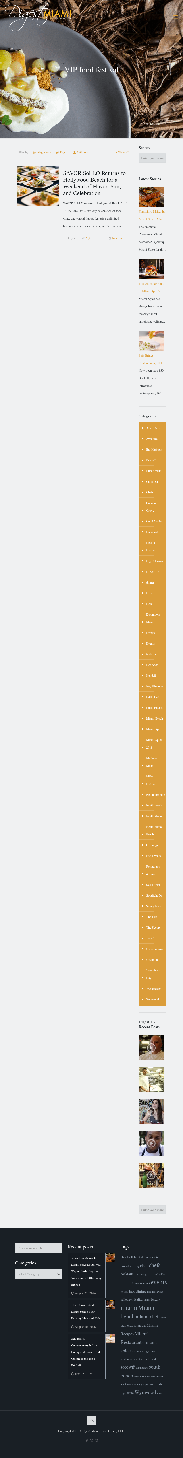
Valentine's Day (153, 974)
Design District (151, 546)
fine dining (137, 1291)
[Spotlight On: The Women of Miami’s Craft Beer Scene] (151, 1111)
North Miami (154, 816)
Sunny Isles (153, 906)
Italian (138, 1299)
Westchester (153, 988)
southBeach (142, 1367)
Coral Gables (154, 521)
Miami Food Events (136, 1325)
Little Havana (154, 707)
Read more (119, 238)
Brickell (151, 460)
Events (150, 643)
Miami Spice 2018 (154, 743)
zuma (159, 1393)
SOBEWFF (153, 885)
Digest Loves (154, 561)
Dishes (150, 593)
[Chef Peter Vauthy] (151, 1047)
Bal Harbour (154, 449)
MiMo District (151, 780)
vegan (123, 1393)
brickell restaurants (146, 1257)
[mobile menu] (176, 17)
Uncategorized (155, 949)
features (151, 654)
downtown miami (141, 1283)
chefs (154, 1265)
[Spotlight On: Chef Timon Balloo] (151, 1143)
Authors (81, 152)
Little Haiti (153, 697)
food (149, 1291)
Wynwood (152, 999)
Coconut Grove (151, 507)
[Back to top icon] (91, 1420)
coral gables (159, 1274)
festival (124, 1291)
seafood (140, 1359)
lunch (147, 1299)
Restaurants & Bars (153, 870)
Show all (123, 152)
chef (144, 1265)
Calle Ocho (153, 481)
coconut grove (143, 1274)
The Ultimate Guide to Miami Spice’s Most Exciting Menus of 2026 (152, 288)
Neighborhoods (155, 794)
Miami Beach (154, 718)
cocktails (127, 1273)
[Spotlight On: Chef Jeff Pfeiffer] (151, 1079)
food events (157, 1291)
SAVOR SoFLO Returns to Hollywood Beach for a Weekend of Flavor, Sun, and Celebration (94, 183)
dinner (150, 582)
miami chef (147, 1316)
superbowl (148, 1384)
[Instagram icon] (96, 1440)
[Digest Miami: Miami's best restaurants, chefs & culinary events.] (38, 16)
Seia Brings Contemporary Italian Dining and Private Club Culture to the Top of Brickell (152, 360)
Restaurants (128, 1359)
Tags (62, 152)
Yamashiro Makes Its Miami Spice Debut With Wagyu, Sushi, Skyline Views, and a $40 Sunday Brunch (152, 216)
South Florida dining (131, 1384)
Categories (42, 152)
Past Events (153, 856)
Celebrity (134, 1266)
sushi (159, 1383)
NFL (134, 1351)
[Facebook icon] (87, 1440)
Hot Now (152, 665)
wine (130, 1392)
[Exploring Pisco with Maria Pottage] (151, 1175)
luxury (156, 1299)
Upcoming (152, 959)
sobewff (128, 1367)
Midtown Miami (152, 762)
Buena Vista (153, 471)
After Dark (153, 428)
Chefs (149, 492)
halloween (127, 1299)
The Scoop (153, 927)
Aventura (152, 439)
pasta (152, 1351)
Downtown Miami (153, 618)
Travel (150, 938)
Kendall (151, 675)
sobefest (151, 1359)
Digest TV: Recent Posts (149, 1024)
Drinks (150, 633)
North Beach (154, 805)
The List (151, 917)
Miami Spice (154, 729)
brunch (125, 1266)
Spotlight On (154, 895)
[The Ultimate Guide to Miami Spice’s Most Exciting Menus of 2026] (151, 268)
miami (129, 1307)
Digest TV (152, 571)
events (159, 1281)
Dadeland (152, 532)
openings (143, 1351)
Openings (152, 845)
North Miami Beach (154, 830)
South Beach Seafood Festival (148, 1376)
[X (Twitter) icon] (91, 1440)
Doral (149, 604)
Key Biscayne (154, 686)
